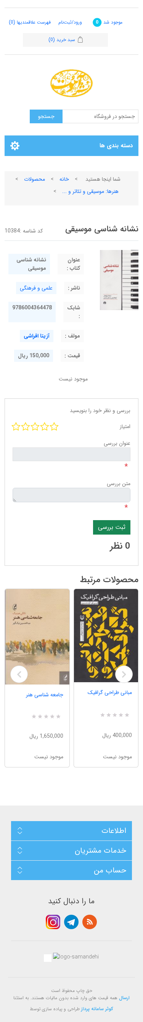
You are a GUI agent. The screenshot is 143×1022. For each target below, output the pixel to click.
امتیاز (125, 426)
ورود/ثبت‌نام (70, 22)
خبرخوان (89, 922)
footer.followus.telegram (71, 922)
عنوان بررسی (117, 443)
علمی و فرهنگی (36, 288)
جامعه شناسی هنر (44, 695)
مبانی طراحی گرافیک (110, 692)
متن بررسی (118, 483)
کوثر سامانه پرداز (97, 1008)
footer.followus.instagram (53, 922)
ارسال (124, 997)
